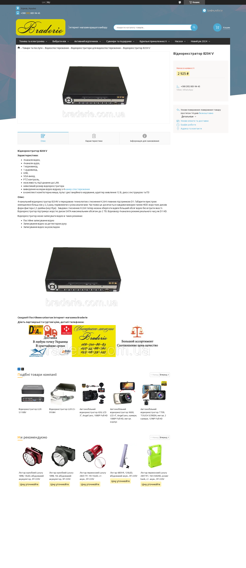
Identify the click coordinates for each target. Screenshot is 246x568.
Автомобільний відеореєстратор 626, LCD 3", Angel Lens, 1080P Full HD (94, 412)
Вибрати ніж (59, 41)
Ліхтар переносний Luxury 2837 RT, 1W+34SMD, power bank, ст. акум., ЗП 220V (154, 475)
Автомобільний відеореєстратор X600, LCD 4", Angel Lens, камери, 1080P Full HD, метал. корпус (123, 415)
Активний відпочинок (86, 41)
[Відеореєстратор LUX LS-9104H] (63, 393)
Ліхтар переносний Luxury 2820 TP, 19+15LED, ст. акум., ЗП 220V (93, 475)
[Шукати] (194, 27)
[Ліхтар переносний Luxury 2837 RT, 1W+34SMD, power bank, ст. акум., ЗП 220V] (155, 456)
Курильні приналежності (153, 41)
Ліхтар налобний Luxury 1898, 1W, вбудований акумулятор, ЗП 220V (61, 475)
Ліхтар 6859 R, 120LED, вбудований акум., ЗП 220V (123, 474)
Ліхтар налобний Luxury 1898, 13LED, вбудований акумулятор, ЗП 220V (31, 475)
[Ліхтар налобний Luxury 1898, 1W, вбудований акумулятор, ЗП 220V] (63, 456)
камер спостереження (77, 189)
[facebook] (19, 369)
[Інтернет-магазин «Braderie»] (40, 27)
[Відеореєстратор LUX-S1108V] (33, 393)
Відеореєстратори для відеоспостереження (96, 48)
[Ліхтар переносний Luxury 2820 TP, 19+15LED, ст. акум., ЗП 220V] (94, 456)
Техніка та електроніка (31, 41)
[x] (22, 369)
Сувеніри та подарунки (119, 41)
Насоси (179, 41)
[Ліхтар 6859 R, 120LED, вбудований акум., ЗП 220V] (124, 456)
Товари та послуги (32, 48)
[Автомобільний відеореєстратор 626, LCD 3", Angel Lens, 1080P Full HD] (94, 393)
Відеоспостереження (57, 48)
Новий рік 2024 (199, 41)
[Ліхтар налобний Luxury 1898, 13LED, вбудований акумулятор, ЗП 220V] (33, 456)
